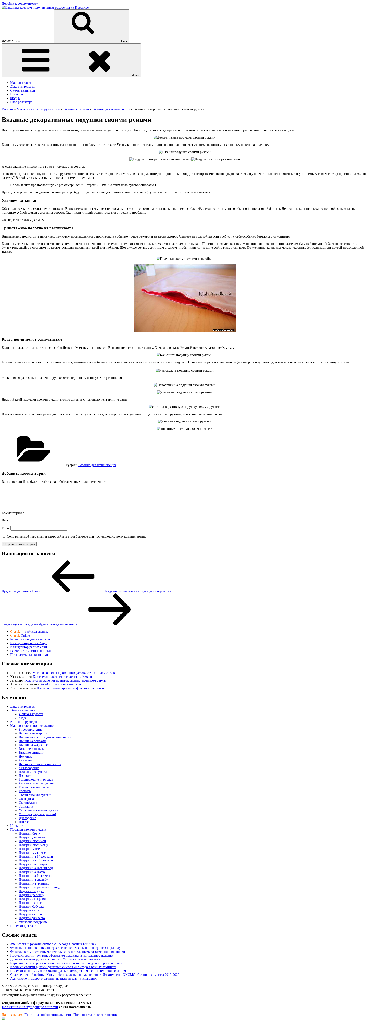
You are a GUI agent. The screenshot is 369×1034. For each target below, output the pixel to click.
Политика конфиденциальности (47, 1014)
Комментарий (13, 513)
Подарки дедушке (32, 837)
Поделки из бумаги (33, 772)
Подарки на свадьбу (33, 879)
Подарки (16, 94)
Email (6, 528)
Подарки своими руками (28, 829)
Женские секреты (23, 710)
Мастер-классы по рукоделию (32, 725)
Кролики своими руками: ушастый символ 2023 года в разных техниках (63, 967)
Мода (23, 718)
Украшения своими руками (39, 810)
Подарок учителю (32, 918)
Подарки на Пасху (32, 872)
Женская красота (31, 714)
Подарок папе (29, 910)
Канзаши (25, 760)
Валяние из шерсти (33, 733)
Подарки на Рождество (35, 875)
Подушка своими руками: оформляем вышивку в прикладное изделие (61, 955)
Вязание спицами (31, 752)
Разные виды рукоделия (36, 783)
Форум (15, 98)
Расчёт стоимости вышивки (60, 684)
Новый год (18, 825)
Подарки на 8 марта (33, 864)
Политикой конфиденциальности (30, 1007)
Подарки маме (29, 849)
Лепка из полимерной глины (40, 764)
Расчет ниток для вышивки (30, 639)
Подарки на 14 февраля (36, 856)
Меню (135, 75)
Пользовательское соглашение (95, 1014)
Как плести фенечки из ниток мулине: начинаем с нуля (65, 680)
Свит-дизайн (28, 799)
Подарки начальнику (34, 883)
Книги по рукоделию (25, 722)
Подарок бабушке (31, 906)
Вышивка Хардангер (34, 745)
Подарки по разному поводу (39, 887)
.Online (20, 635)
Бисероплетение (30, 729)
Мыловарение (29, 768)
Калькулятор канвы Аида (28, 643)
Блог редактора (21, 102)
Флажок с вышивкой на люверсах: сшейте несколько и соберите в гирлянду (65, 948)
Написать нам (12, 1014)
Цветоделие (27, 818)
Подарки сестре (30, 902)
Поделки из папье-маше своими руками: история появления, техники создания (68, 971)
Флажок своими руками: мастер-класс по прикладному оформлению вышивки (67, 951)
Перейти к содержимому (20, 3)
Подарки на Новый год (36, 868)
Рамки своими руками (35, 787)
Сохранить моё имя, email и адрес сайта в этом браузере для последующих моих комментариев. (76, 536)
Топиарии (26, 806)
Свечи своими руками (35, 795)
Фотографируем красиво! (37, 814)
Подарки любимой (32, 841)
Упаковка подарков (33, 922)
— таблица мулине (29, 631)
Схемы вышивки (22, 90)
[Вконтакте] (3, 1019)
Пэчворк (25, 775)
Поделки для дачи (23, 926)
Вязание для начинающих (97, 465)
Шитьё (24, 822)
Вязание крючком (31, 748)
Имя (5, 520)
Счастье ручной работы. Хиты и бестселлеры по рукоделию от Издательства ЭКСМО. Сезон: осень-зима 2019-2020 (94, 974)
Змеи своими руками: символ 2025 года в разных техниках (53, 944)
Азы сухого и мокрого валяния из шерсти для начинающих (53, 978)
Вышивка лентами (32, 741)
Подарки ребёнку (31, 895)
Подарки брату (30, 833)
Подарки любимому (33, 845)
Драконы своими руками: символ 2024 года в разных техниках (56, 959)
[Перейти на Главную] (45, 7)
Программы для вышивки (29, 654)
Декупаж (25, 756)
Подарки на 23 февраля (36, 860)
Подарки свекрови (32, 899)
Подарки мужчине (32, 852)
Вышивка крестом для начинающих (45, 737)
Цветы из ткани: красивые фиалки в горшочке (71, 688)
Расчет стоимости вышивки (30, 651)
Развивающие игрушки (36, 779)
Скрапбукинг (28, 802)
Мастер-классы (21, 82)
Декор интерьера (22, 86)
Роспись (25, 791)
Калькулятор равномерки (28, 647)
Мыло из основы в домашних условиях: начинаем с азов (73, 673)
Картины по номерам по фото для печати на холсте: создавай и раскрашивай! (66, 963)
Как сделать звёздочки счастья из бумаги (62, 676)
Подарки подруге (31, 891)
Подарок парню (30, 914)
